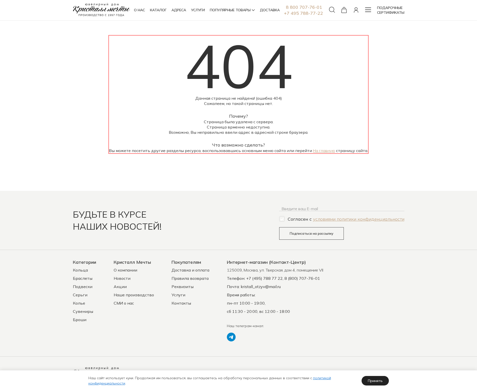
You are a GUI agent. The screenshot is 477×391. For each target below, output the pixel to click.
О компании (125, 270)
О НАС (139, 10)
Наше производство (134, 294)
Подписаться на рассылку (311, 233)
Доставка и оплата (190, 270)
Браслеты (82, 278)
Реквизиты (183, 286)
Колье (79, 303)
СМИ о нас (124, 303)
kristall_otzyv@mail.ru (261, 286)
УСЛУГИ (198, 10)
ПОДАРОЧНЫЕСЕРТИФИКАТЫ (390, 10)
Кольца (80, 270)
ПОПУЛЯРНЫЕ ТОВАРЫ (230, 10)
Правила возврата (190, 278)
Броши (79, 319)
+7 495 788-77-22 (303, 13)
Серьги (80, 294)
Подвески (82, 286)
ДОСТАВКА (270, 10)
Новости (122, 278)
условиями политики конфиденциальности (358, 219)
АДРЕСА (179, 10)
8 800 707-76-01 (304, 7)
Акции (120, 286)
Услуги (178, 294)
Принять (375, 380)
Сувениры (83, 311)
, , (275, 270)
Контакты (181, 303)
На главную (324, 150)
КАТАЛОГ (158, 10)
